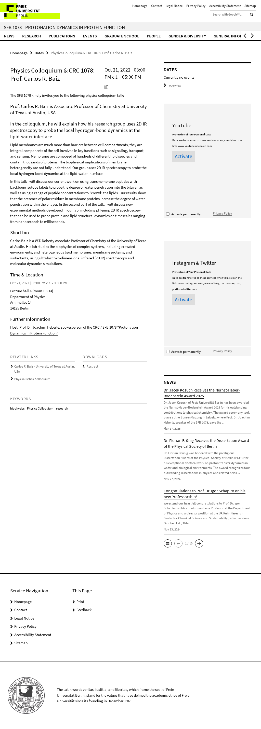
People (154, 35)
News (9, 35)
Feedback (84, 609)
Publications (62, 35)
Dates (39, 52)
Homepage (139, 6)
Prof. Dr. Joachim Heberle (39, 327)
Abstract (92, 366)
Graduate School (122, 35)
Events (90, 35)
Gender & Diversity (187, 35)
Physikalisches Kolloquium (32, 379)
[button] (244, 35)
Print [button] (80, 601)
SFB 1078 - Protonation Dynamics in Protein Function (64, 27)
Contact (156, 6)
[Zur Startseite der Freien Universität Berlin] (34, 11)
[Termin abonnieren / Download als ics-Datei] (126, 86)
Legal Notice (174, 6)
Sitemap (250, 6)
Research (31, 35)
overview (175, 85)
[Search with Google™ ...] (251, 14)
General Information (235, 35)
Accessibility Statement (225, 6)
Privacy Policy (195, 6)
